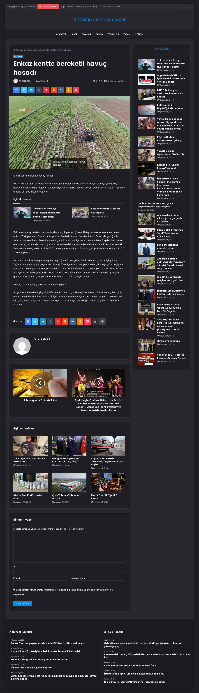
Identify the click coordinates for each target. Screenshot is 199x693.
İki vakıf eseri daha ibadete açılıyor (167, 246)
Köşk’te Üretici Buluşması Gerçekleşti (170, 139)
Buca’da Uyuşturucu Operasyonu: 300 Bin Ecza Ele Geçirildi (169, 308)
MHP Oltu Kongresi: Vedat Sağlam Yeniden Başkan (85, 6)
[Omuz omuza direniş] (146, 345)
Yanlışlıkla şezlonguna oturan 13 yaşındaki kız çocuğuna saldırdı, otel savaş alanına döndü (170, 123)
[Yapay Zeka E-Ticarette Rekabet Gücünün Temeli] (146, 359)
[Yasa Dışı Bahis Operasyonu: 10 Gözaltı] (30, 445)
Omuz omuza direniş (168, 341)
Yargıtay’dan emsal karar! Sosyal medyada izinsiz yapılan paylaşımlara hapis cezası (170, 326)
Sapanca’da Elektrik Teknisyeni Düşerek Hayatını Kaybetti (107, 461)
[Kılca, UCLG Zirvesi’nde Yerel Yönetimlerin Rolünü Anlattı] (146, 234)
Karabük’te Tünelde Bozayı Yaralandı (168, 166)
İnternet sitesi (78, 578)
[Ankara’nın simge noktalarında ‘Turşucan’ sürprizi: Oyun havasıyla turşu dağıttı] (146, 263)
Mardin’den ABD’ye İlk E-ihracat (104, 497)
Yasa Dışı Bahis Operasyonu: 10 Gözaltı (29, 460)
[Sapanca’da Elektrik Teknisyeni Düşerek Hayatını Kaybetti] (108, 445)
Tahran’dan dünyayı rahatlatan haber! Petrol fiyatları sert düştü (47, 212)
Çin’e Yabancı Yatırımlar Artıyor (66, 497)
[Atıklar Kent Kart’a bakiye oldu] (30, 482)
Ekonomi (86, 34)
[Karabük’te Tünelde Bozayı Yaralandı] (146, 169)
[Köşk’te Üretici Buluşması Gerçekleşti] (80, 212)
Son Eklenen (162, 48)
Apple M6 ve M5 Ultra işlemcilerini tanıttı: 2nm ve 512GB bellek (171, 78)
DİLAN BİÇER (25, 81)
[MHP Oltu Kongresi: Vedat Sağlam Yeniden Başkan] (146, 94)
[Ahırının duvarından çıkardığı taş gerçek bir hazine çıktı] (146, 219)
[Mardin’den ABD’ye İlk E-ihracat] (108, 482)
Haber (74, 34)
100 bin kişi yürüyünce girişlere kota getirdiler (170, 278)
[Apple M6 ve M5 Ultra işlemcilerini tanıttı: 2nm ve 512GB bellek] (146, 79)
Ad (15, 566)
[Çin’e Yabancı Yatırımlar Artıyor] (69, 482)
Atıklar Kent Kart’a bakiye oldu (27, 497)
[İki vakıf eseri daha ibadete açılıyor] (146, 249)
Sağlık (99, 34)
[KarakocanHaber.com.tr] (99, 19)
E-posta (18, 578)
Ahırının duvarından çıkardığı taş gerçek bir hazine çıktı (170, 218)
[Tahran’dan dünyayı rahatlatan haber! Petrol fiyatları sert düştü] (22, 212)
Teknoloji (113, 34)
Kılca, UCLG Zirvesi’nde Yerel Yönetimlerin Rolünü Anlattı (170, 233)
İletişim (139, 34)
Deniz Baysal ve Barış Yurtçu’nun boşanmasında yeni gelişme (156, 205)
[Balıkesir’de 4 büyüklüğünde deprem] (146, 109)
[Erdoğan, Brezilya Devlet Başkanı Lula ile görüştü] (69, 445)
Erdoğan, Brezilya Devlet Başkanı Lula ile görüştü (66, 460)
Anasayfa (61, 34)
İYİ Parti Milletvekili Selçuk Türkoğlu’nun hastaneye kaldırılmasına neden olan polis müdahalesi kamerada (169, 187)
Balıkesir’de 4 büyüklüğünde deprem (170, 107)
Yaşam (126, 34)
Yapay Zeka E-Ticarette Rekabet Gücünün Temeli (171, 356)
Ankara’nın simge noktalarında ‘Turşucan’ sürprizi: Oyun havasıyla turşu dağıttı (171, 263)
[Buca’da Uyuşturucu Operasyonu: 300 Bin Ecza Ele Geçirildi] (146, 309)
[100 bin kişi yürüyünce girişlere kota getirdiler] (146, 281)
